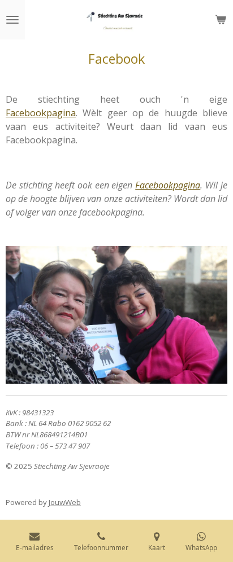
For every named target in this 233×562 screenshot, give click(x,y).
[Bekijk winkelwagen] (220, 19)
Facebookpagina (41, 113)
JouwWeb (65, 502)
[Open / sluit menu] (12, 19)
